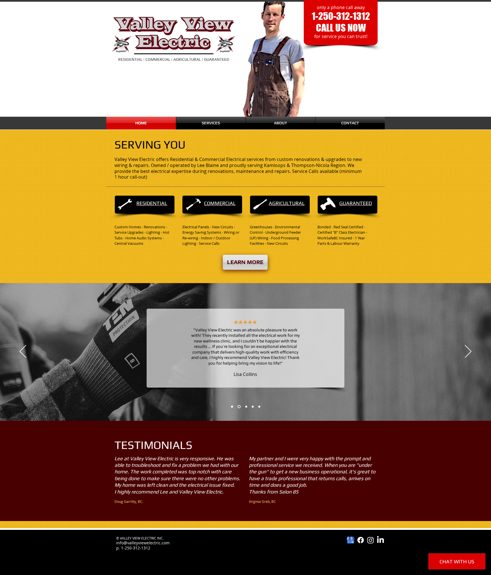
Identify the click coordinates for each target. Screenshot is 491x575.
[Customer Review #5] (259, 406)
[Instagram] (370, 540)
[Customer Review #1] (232, 406)
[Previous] (23, 352)
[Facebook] (360, 540)
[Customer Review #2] (239, 406)
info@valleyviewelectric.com (143, 542)
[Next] (468, 352)
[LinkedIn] (380, 540)
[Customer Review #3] (246, 406)
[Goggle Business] (350, 540)
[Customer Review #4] (253, 406)
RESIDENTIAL (151, 203)
